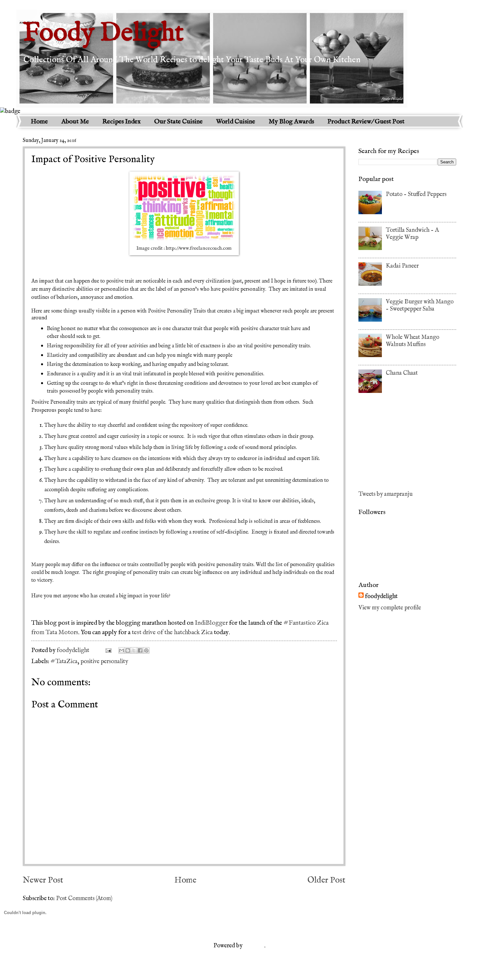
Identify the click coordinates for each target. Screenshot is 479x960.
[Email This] (121, 650)
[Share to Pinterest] (146, 650)
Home (39, 122)
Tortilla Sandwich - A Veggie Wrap (412, 233)
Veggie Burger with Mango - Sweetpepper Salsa (420, 305)
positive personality (104, 661)
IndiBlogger (211, 623)
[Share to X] (134, 650)
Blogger (254, 946)
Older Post (326, 880)
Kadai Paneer (402, 266)
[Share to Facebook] (140, 650)
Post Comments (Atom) (84, 898)
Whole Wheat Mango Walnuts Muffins (412, 340)
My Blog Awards (291, 122)
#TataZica (64, 661)
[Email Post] (108, 650)
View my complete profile (389, 608)
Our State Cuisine (178, 122)
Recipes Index (121, 122)
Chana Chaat (402, 373)
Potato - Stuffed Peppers (416, 194)
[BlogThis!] (127, 650)
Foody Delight (103, 33)
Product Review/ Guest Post (365, 122)
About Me (75, 122)
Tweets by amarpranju (385, 494)
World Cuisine (235, 122)
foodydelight (74, 650)
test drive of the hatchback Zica (172, 632)
